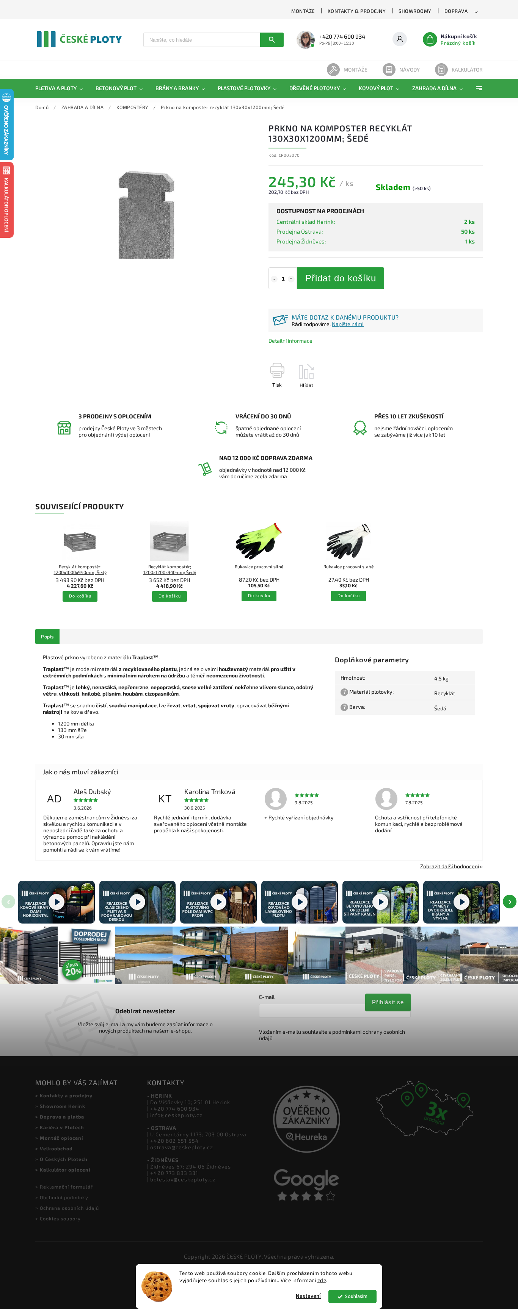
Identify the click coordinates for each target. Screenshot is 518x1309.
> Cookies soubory (58, 1218)
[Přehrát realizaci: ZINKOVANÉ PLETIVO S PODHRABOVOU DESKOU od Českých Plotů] (137, 902)
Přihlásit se (388, 1002)
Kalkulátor (467, 69)
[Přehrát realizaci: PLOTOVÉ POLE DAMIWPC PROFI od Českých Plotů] (218, 902)
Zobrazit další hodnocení (449, 866)
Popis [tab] (47, 636)
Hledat (272, 40)
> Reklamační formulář (64, 1187)
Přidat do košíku (340, 278)
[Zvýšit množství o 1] (291, 279)
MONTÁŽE (303, 11)
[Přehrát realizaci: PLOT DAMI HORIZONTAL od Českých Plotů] (56, 902)
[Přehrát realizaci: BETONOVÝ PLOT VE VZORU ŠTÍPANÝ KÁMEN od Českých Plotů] (380, 902)
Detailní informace (290, 340)
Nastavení (308, 1296)
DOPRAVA (456, 11)
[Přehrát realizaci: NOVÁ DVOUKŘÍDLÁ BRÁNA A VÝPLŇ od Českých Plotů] (461, 902)
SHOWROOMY (415, 11)
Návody (409, 69)
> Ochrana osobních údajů (67, 1208)
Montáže (355, 69)
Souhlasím (356, 1296)
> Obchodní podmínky (61, 1197)
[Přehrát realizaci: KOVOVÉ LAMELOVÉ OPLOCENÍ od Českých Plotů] (299, 902)
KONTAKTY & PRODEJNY (357, 11)
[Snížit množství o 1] (274, 279)
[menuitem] (62, 88)
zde (321, 1280)
